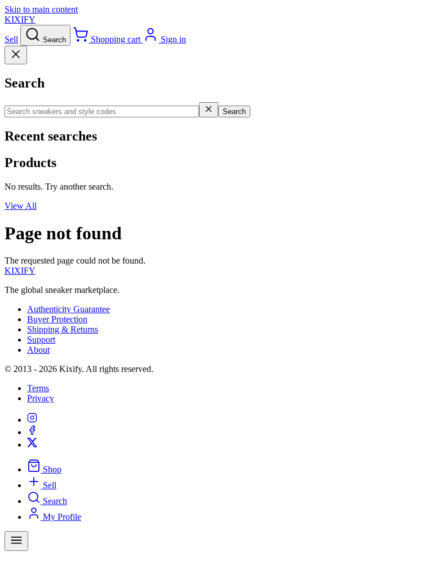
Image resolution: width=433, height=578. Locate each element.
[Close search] (16, 55)
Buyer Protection (57, 319)
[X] (32, 444)
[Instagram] (32, 419)
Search (234, 111)
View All (21, 206)
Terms (38, 388)
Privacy (40, 398)
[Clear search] (208, 109)
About (38, 349)
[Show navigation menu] (16, 541)
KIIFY (20, 270)
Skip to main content (41, 9)
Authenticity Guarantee (68, 309)
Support (41, 339)
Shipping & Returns (62, 329)
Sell (11, 39)
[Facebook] (32, 432)
